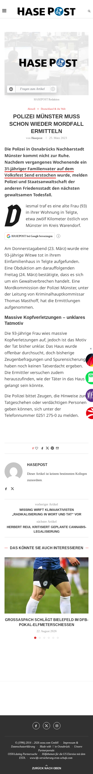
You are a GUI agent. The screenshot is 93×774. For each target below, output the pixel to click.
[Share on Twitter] (47, 448)
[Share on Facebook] (42, 448)
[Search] (89, 11)
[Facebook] (36, 725)
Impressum (69, 742)
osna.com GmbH (49, 742)
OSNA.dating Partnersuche (22, 754)
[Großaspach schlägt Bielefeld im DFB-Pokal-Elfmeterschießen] (46, 585)
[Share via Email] (57, 448)
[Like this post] (36, 448)
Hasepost (36, 138)
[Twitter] (46, 725)
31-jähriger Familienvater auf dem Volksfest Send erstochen (39, 172)
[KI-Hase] (11, 89)
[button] (8, 598)
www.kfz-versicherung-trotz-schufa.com (51, 757)
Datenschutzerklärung (23, 746)
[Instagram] (56, 725)
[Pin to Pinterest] (52, 448)
